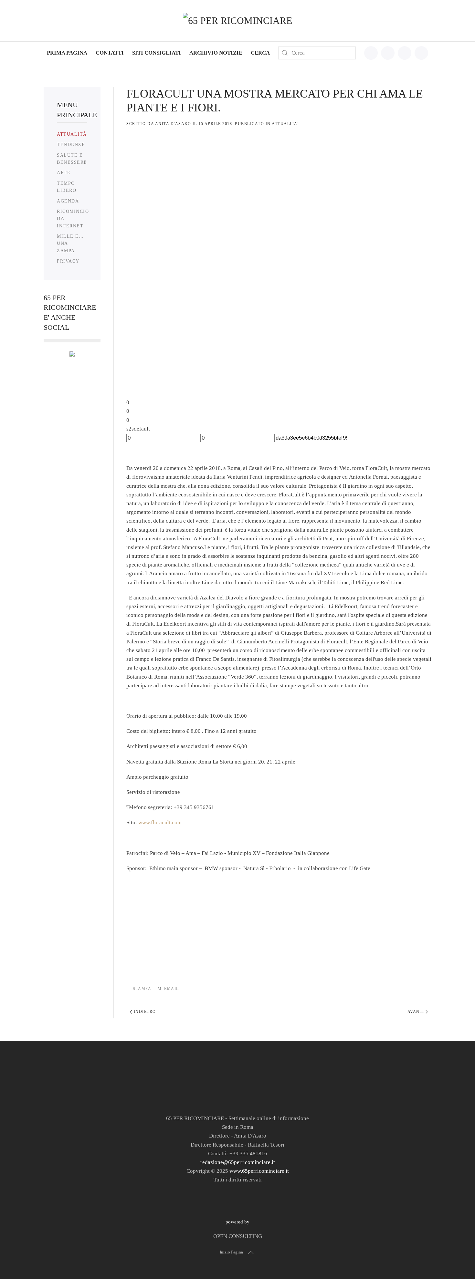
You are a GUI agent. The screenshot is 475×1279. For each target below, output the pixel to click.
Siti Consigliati (156, 53)
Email (171, 988)
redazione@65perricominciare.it (237, 1162)
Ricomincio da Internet (73, 218)
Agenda (68, 201)
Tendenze (71, 144)
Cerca (260, 53)
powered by (237, 1221)
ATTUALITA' (285, 123)
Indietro (144, 1011)
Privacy (68, 261)
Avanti (416, 1011)
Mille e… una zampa (70, 243)
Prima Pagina (67, 53)
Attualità (72, 134)
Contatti (110, 53)
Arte (63, 172)
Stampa (142, 988)
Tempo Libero (66, 187)
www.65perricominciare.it (259, 1171)
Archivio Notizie (215, 53)
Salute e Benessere (72, 159)
